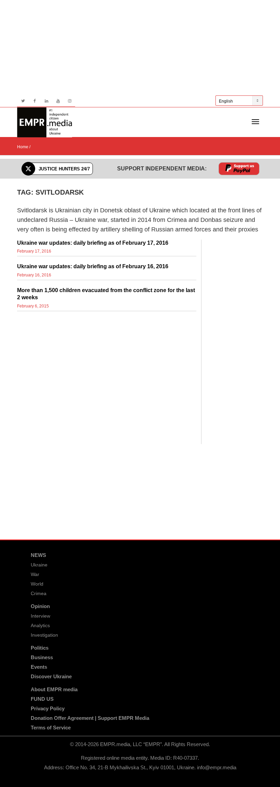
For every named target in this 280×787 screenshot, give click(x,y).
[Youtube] (58, 101)
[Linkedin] (46, 101)
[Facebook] (34, 101)
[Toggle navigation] (255, 121)
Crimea (38, 593)
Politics (39, 648)
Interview (40, 616)
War (35, 574)
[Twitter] (23, 101)
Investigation (44, 635)
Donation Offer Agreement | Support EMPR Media (90, 718)
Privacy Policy (48, 708)
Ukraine (39, 564)
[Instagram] (69, 101)
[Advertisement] (140, 47)
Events (39, 667)
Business (42, 657)
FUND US (42, 699)
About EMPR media (54, 689)
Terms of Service (51, 727)
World (37, 584)
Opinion (40, 606)
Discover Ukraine (51, 676)
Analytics (40, 625)
